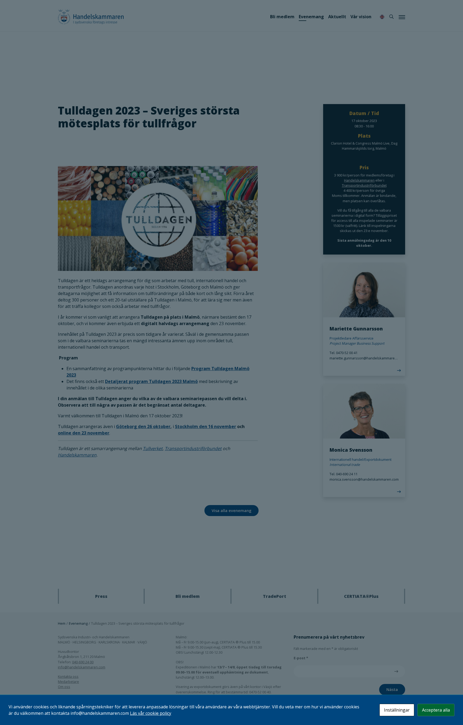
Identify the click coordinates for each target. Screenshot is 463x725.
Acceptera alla (436, 710)
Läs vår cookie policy (150, 713)
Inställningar (397, 710)
